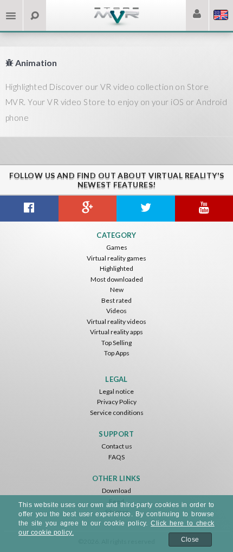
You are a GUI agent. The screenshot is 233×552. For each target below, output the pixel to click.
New (117, 289)
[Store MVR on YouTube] (204, 209)
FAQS (116, 457)
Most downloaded (116, 279)
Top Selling (116, 343)
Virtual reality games (116, 258)
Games (116, 247)
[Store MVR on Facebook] (29, 209)
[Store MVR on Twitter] (146, 209)
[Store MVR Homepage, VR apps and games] (116, 24)
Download (116, 490)
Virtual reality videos (116, 321)
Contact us (116, 446)
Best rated (116, 300)
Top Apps (117, 353)
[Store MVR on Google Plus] (88, 209)
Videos (116, 311)
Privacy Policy (117, 402)
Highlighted (116, 268)
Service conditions (117, 412)
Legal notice (116, 391)
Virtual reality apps (116, 332)
